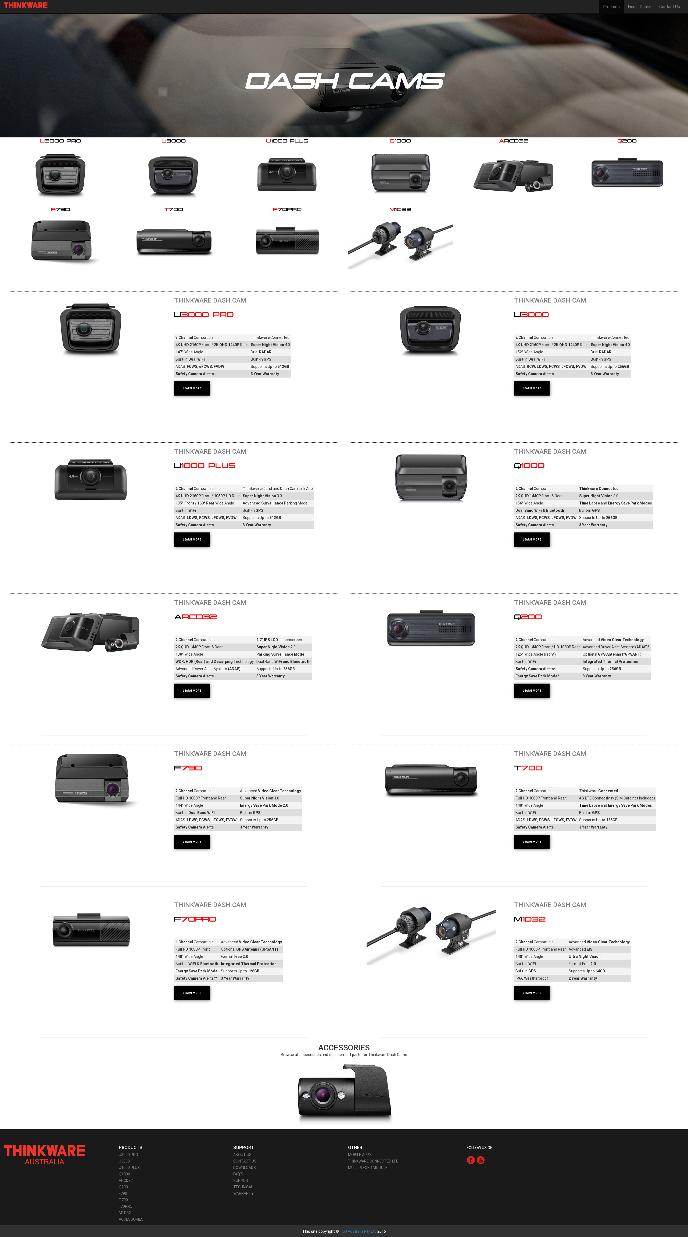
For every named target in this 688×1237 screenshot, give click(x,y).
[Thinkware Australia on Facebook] (471, 1160)
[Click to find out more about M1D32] (431, 930)
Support (241, 1180)
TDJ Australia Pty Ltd (358, 1231)
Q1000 (124, 1174)
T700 (123, 1200)
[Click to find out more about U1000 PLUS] (91, 480)
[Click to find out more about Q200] (431, 628)
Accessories (131, 1219)
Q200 (123, 1187)
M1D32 (125, 1213)
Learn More (192, 388)
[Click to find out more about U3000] (431, 329)
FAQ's (238, 1174)
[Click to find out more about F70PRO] (91, 930)
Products (611, 6)
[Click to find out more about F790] (91, 779)
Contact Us (669, 6)
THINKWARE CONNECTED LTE (373, 1161)
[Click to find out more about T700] (431, 779)
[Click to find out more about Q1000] (431, 477)
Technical (243, 1187)
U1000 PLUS (129, 1167)
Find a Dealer (639, 6)
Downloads (244, 1167)
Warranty (243, 1193)
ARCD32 (126, 1180)
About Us (242, 1155)
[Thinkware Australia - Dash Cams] (44, 1154)
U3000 (124, 1161)
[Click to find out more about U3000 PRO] (91, 329)
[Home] (28, 5)
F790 (123, 1193)
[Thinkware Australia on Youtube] (480, 1160)
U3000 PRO (128, 1155)
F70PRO (125, 1206)
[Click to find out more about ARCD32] (91, 631)
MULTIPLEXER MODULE (368, 1167)
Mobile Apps (360, 1155)
